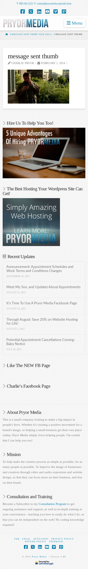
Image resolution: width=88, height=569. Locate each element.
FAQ (16, 539)
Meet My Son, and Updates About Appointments (43, 287)
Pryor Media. (40, 556)
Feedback (56, 541)
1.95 (63, 556)
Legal (26, 539)
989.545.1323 (26, 3)
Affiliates (41, 539)
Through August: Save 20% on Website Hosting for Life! (42, 321)
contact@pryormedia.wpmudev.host (54, 3)
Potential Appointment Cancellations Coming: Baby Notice (40, 342)
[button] (75, 23)
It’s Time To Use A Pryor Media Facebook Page (41, 303)
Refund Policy (35, 541)
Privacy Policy (62, 539)
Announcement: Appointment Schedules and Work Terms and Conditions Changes (39, 269)
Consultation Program (53, 504)
